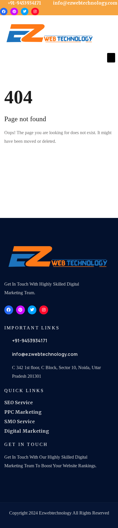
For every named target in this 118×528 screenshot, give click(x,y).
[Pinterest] (14, 11)
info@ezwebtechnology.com (45, 354)
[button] (111, 57)
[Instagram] (35, 11)
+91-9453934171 (29, 340)
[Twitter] (24, 11)
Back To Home (26, 160)
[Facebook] (3, 11)
